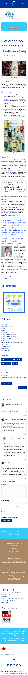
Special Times (4, 344)
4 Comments (18, 55)
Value (10, 172)
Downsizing (4, 324)
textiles (3, 378)
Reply (24, 415)
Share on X (21, 191)
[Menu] (14, 1)
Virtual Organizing (5, 350)
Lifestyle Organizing (14, 558)
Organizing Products (6, 338)
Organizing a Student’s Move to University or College (13, 598)
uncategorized (4, 348)
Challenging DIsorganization (7, 322)
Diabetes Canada (16, 170)
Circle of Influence (5, 602)
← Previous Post (6, 383)
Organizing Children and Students (9, 334)
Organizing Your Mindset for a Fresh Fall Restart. (12, 592)
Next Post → (22, 387)
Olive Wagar (8, 463)
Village (13, 172)
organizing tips (11, 377)
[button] (8, 665)
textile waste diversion (21, 377)
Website (3, 511)
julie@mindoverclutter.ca (15, 3)
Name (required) (5, 500)
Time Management (5, 346)
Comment (3, 484)
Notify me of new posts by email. (11, 517)
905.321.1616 (14, 5)
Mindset (3, 328)
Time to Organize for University (8, 600)
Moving (3, 330)
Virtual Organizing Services (14, 543)
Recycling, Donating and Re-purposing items (11, 342)
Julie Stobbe (8, 404)
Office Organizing (5, 332)
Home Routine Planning (6, 326)
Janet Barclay (9, 419)
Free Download (14, 27)
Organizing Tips (5, 340)
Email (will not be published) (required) (11, 506)
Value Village (4, 377)
